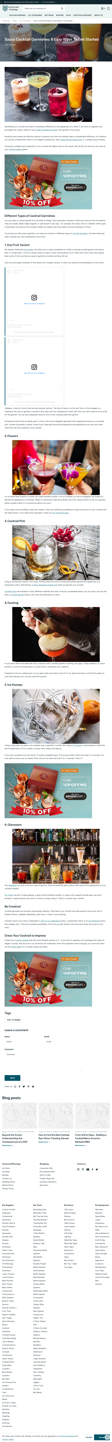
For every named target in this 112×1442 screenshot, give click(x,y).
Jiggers (36, 1382)
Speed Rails (100, 1216)
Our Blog (5, 1172)
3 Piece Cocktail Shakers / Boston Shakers (40, 1331)
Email (47, 1036)
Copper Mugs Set (47, 1178)
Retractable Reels (40, 1291)
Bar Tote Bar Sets (40, 1216)
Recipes (5, 1175)
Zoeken (62, 8)
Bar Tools (37, 1205)
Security (98, 1284)
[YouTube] (88, 1169)
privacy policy (8, 1439)
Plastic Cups (7, 1250)
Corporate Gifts (46, 1168)
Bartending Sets (39, 1209)
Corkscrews (38, 1301)
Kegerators (99, 1260)
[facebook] (92, 1169)
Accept (102, 1437)
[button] (1, 2)
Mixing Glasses (39, 1338)
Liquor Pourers (8, 1274)
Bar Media (37, 1392)
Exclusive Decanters (48, 1182)
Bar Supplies (8, 1205)
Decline (89, 1437)
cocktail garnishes (80, 233)
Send (12, 1078)
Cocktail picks (10, 591)
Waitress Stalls (101, 1274)
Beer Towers (7, 1284)
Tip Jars (36, 1389)
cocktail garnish (17, 595)
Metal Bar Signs (70, 1240)
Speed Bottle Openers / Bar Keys (39, 1243)
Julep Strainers (39, 1358)
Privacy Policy (8, 1188)
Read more (7, 1145)
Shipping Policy (8, 1182)
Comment (9, 1049)
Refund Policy (8, 1185)
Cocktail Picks (8, 1362)
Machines (99, 1209)
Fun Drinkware (8, 1260)
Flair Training (38, 1372)
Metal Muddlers (39, 1348)
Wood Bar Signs (70, 1243)
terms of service (67, 1436)
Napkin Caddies (8, 1314)
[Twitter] (97, 1169)
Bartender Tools (39, 1213)
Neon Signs (69, 1247)
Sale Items (44, 1185)
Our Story (6, 1168)
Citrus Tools (38, 1385)
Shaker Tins (38, 1318)
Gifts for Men (45, 1175)
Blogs (15, 21)
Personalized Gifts (47, 1172)
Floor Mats (99, 1270)
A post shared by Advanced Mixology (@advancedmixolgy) (34, 332)
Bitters (5, 1325)
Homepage (6, 21)
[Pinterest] (83, 1169)
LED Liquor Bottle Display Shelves (70, 1212)
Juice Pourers (7, 1277)
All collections (17, 15)
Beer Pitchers (7, 1281)
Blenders (98, 1213)
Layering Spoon (39, 1362)
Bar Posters (69, 1260)
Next (40, 2)
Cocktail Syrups (8, 1335)
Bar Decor (68, 1205)
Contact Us (7, 1178)
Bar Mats (6, 1379)
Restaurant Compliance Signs (69, 1253)
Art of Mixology (25, 21)
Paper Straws (7, 1358)
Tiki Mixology (7, 1264)
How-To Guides (14, 1020)
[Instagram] (78, 1169)
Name (8, 1036)
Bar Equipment (102, 1205)
